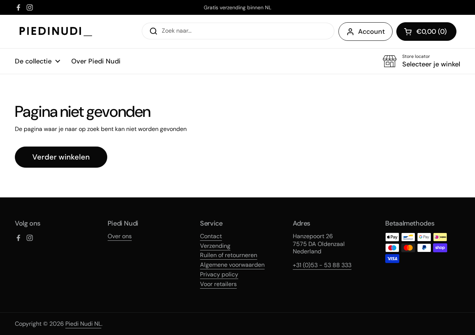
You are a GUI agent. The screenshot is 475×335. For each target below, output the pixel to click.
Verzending (215, 246)
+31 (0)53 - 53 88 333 (322, 265)
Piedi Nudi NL (83, 324)
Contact (211, 236)
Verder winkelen (61, 157)
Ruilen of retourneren (228, 255)
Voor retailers (218, 284)
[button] (426, 31)
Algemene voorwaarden (232, 265)
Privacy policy (219, 274)
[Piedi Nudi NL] (56, 31)
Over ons (120, 236)
